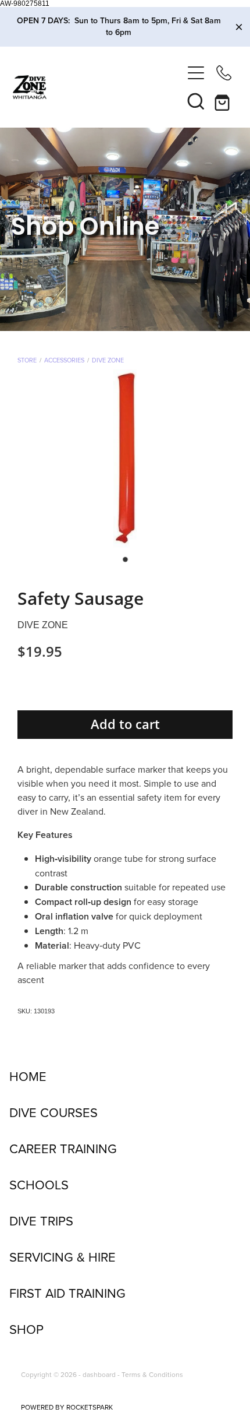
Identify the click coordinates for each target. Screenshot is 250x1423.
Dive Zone (108, 360)
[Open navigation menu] (196, 73)
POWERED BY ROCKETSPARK (67, 1407)
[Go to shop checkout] (224, 101)
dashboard (99, 1374)
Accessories (64, 360)
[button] (196, 101)
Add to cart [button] (125, 724)
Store (27, 360)
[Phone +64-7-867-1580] (224, 73)
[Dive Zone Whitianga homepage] (97, 87)
